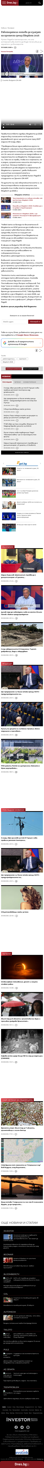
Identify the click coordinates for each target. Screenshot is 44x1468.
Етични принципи (32, 1439)
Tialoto (8, 1330)
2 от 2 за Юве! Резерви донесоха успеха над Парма (27, 492)
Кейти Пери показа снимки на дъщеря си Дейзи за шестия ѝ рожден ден (21, 417)
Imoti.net (31, 1410)
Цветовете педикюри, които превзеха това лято (21, 1398)
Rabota (37, 1410)
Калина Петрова (7, 51)
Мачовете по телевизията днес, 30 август (28, 480)
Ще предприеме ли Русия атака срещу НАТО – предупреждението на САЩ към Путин (20, 401)
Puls (6, 1349)
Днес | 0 (28, 3)
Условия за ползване (29, 1437)
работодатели (9, 359)
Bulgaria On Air (29, 1407)
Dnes (13, 1407)
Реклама (33, 1435)
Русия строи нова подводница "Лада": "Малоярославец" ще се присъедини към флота (20, 434)
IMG (4, 1407)
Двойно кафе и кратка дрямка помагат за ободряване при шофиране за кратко (17, 1362)
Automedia (10, 1312)
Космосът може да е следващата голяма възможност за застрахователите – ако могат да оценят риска (20, 1237)
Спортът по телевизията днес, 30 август (27, 469)
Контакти (23, 1435)
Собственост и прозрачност (16, 1441)
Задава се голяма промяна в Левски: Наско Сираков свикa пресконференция (29, 515)
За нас (9, 1435)
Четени (17, 382)
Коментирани (29, 382)
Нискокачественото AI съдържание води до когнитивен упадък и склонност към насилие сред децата (21, 1246)
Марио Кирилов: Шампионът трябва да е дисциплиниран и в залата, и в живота (21, 444)
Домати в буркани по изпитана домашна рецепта (24, 1259)
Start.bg (12, 1413)
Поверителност (12, 1437)
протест (22, 359)
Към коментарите (31, 369)
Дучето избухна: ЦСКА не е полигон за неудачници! (29, 503)
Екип (15, 1435)
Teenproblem (11, 1387)
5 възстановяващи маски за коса (17, 409)
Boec (30, 1413)
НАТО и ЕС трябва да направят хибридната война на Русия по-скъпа (26, 1279)
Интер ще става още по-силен (26, 524)
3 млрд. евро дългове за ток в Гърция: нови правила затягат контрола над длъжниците (21, 390)
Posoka (26, 1413)
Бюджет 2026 (8, 362)
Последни (7, 382)
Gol (6, 1294)
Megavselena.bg (37, 1413)
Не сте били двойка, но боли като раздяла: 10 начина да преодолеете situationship (21, 1342)
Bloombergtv (11, 1274)
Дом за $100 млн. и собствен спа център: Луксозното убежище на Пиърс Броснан (25, 1335)
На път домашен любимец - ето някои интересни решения (26, 1316)
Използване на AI (28, 1446)
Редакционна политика (13, 1439)
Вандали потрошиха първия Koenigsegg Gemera (20, 1323)
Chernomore (19, 1413)
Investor (9, 1231)
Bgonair (8, 1254)
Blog (7, 1413)
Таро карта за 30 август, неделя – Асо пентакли (20, 1380)
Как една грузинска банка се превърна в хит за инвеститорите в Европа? (19, 1286)
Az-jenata (9, 1369)
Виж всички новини (22, 452)
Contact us (40, 1459)
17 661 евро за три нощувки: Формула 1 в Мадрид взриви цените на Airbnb (20, 425)
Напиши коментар (13, 369)
